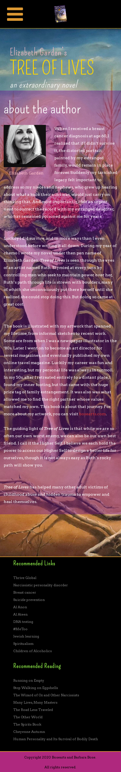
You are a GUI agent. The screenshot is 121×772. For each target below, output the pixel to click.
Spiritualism (23, 643)
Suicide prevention (29, 600)
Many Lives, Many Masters (35, 702)
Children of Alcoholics (32, 651)
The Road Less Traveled (33, 710)
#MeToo (20, 629)
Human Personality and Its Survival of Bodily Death (55, 739)
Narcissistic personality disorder (40, 585)
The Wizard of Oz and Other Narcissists (46, 695)
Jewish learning (26, 636)
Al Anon (20, 607)
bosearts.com (92, 414)
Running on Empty (28, 680)
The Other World (27, 717)
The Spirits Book (27, 724)
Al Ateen (20, 614)
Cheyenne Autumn (29, 732)
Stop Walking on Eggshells (35, 688)
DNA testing (23, 622)
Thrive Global (24, 578)
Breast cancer (24, 592)
